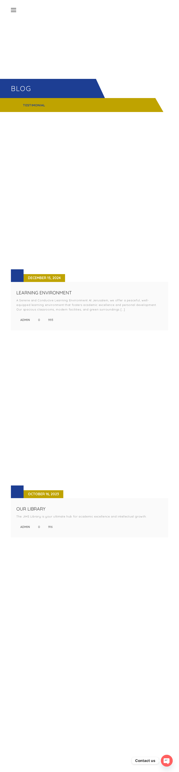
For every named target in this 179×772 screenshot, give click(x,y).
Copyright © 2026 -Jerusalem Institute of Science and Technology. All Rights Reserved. (89, 758)
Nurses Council (105, 660)
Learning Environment (44, 292)
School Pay (101, 668)
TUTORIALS (100, 612)
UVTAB (97, 653)
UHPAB (97, 646)
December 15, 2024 (44, 278)
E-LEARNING (101, 597)
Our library (30, 509)
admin (25, 320)
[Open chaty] (167, 761)
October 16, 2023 (43, 494)
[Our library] (89, 419)
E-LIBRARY (100, 604)
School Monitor (106, 638)
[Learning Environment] (89, 203)
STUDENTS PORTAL (106, 589)
